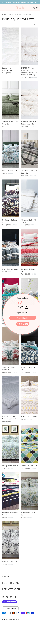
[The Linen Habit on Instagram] (12, 597)
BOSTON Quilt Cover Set (28, 368)
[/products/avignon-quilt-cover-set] (29, 491)
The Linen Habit (13, 619)
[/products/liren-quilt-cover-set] (10, 540)
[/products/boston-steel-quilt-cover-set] (29, 346)
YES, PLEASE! (20, 318)
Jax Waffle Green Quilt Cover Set (10, 123)
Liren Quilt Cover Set (9, 562)
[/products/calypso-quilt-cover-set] (29, 247)
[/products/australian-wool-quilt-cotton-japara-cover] (29, 100)
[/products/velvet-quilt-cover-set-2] (10, 346)
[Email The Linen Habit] (4, 597)
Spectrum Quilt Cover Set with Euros (9, 514)
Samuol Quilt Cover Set (29, 417)
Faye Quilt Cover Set (9, 171)
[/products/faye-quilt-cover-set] (10, 149)
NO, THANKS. (19, 324)
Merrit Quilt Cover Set (10, 269)
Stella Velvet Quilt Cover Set (8, 368)
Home (4, 14)
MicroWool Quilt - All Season (28, 221)
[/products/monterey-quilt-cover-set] (10, 198)
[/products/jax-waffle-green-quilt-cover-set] (10, 100)
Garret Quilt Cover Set (29, 466)
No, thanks (20, 329)
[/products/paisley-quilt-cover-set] (10, 444)
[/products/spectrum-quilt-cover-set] (10, 491)
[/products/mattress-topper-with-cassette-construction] (10, 395)
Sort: (33, 25)
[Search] (7, 7)
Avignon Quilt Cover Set (28, 514)
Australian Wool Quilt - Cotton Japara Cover (29, 123)
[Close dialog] (37, 296)
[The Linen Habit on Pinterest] (17, 597)
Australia (9, 608)
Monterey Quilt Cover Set (9, 221)
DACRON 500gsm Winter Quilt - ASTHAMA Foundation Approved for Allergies (29, 71)
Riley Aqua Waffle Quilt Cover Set (29, 172)
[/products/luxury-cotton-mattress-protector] (10, 46)
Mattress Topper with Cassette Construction (10, 418)
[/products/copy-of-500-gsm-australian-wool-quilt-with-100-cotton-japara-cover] (29, 46)
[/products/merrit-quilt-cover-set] (10, 247)
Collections (11, 14)
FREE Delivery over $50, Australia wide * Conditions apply (20, 2)
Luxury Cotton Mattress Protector (9, 69)
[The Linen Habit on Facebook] (8, 597)
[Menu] (3, 7)
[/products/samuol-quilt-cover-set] (29, 395)
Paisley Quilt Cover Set (10, 466)
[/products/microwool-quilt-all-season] (29, 198)
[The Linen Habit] (20, 7)
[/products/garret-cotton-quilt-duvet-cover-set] (29, 444)
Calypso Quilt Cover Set (28, 270)
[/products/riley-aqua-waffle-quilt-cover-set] (29, 149)
